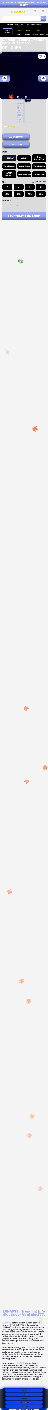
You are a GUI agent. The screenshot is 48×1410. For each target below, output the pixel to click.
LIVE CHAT (25, 1405)
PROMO (25, 1391)
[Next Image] (43, 78)
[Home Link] (18, 12)
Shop (4, 13)
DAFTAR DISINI (16, 137)
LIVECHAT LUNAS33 (24, 216)
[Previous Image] (5, 78)
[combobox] (21, 18)
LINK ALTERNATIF (25, 1401)
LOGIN (25, 1394)
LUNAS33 (6, 1323)
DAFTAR (25, 1398)
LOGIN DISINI (16, 145)
